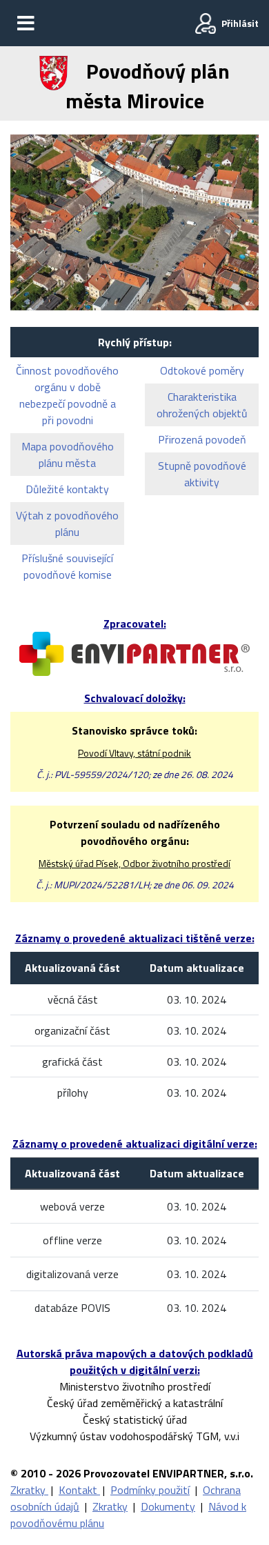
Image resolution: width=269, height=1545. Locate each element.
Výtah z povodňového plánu (67, 523)
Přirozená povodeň (202, 439)
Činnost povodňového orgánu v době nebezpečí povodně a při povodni (67, 395)
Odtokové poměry (202, 370)
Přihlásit (240, 23)
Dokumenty (168, 1506)
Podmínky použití (150, 1490)
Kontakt (79, 1490)
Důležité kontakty (67, 489)
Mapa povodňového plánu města (67, 454)
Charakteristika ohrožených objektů (202, 404)
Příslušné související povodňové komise (67, 566)
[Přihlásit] (205, 23)
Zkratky (29, 1490)
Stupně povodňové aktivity (202, 473)
